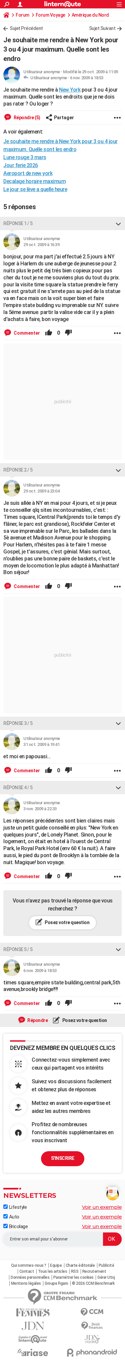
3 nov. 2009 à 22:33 (40, 808)
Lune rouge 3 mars (24, 157)
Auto (13, 1217)
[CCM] (92, 1312)
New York (69, 90)
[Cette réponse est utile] (48, 333)
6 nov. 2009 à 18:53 (86, 77)
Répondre (37, 1020)
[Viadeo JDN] (92, 1339)
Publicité (106, 1265)
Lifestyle (17, 1207)
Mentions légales (26, 1283)
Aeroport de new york (27, 173)
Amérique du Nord (90, 15)
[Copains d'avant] (33, 1339)
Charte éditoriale (80, 1265)
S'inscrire (62, 1158)
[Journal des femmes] (33, 1312)
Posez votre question (67, 922)
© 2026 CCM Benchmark (93, 1283)
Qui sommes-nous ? (28, 1265)
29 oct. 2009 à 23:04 (41, 491)
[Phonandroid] (92, 1352)
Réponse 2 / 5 (18, 470)
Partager (64, 117)
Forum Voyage (50, 15)
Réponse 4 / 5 (18, 787)
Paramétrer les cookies (73, 1277)
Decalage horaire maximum (34, 181)
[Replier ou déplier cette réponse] (118, 223)
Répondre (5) (26, 117)
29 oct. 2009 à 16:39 (41, 244)
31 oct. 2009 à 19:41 (41, 744)
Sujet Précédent (26, 28)
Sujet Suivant (102, 28)
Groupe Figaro (56, 1283)
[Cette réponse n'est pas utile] (68, 333)
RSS (75, 1271)
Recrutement (94, 1271)
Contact (26, 1271)
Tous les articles (52, 1271)
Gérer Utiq (106, 1277)
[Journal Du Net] (33, 1326)
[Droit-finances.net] (92, 1326)
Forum (22, 15)
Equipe (56, 1265)
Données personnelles (30, 1277)
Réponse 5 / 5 (18, 949)
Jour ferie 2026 (20, 165)
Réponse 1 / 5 (18, 223)
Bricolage (18, 1226)
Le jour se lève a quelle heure (35, 189)
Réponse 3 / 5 (18, 723)
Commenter (26, 333)
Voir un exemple (102, 1207)
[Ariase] (33, 1352)
